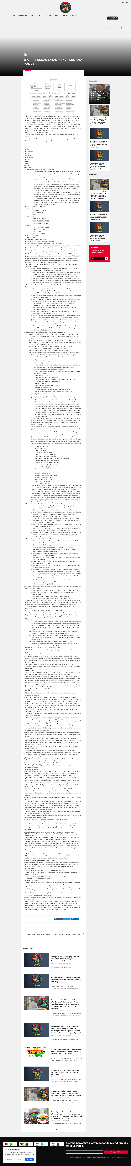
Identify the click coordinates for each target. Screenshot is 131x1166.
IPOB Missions (22, 15)
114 (57, 1129)
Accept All (29, 1159)
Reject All (20, 1159)
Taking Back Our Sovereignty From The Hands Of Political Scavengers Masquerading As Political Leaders (65, 959)
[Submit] (106, 258)
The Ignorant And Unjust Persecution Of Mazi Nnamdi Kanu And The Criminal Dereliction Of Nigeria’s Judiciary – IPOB (66, 1093)
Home (13, 15)
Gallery (48, 15)
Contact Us (73, 15)
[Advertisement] (37, 30)
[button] (58, 919)
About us (64, 15)
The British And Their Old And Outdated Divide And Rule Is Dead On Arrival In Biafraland (65, 1072)
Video (56, 15)
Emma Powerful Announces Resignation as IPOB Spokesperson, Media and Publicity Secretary (66, 980)
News (31, 15)
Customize (10, 1159)
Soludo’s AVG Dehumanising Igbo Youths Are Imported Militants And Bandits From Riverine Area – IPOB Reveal (66, 1052)
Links (39, 15)
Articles (28, 70)
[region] (19, 1155)
